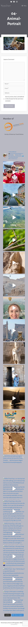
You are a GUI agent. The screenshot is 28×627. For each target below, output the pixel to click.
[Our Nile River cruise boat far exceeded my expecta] (14, 398)
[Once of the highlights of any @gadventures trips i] (14, 421)
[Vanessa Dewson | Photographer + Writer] (6, 5)
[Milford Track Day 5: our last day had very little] (14, 488)
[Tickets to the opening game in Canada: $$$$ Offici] (14, 172)
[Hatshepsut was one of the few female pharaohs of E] (14, 263)
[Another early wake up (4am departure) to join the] (14, 443)
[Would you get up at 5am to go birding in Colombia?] (14, 240)
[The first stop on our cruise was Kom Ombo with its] (14, 376)
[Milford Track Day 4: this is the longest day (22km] (14, 511)
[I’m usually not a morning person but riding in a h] (14, 308)
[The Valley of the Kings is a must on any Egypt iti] (14, 285)
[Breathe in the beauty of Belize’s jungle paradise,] (14, 217)
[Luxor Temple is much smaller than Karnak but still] (14, 330)
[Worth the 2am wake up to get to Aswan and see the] (14, 466)
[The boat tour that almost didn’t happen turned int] (14, 195)
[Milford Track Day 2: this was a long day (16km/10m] (14, 556)
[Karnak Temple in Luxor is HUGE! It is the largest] (14, 353)
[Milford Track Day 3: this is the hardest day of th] (14, 534)
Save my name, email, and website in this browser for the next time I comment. (14, 99)
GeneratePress (14, 624)
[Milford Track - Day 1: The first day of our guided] (14, 579)
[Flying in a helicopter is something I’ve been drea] (14, 601)
